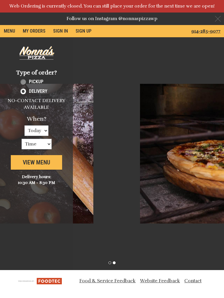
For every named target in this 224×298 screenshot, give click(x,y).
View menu (36, 162)
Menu (9, 31)
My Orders (34, 31)
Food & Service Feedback (107, 281)
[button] (36, 53)
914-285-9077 (205, 31)
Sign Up (84, 31)
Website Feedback (160, 281)
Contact (193, 281)
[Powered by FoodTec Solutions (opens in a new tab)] (40, 280)
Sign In (60, 31)
